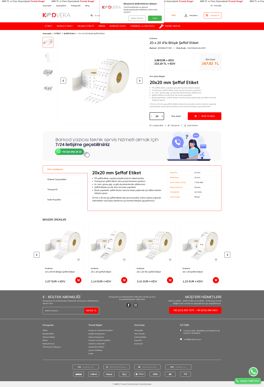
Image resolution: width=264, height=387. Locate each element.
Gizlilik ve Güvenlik (96, 343)
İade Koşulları (54, 199)
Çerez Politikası (95, 350)
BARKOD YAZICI (118, 26)
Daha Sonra (137, 18)
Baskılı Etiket (48, 334)
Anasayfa (47, 5)
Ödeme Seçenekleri (56, 179)
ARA (173, 15)
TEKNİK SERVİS (172, 26)
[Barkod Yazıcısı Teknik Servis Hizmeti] (132, 146)
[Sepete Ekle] (78, 280)
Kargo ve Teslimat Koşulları (100, 330)
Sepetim (138, 340)
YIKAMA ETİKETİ (85, 26)
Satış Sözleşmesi (96, 337)
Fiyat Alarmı (192, 125)
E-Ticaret (123, 384)
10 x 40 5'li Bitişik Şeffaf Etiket (60, 271)
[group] (101, 80)
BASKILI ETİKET (65, 26)
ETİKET (48, 26)
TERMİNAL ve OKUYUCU (142, 26)
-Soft (115, 384)
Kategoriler (76, 5)
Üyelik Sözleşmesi (96, 334)
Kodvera (153, 38)
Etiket (45, 330)
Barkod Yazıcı (49, 343)
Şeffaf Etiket (69, 33)
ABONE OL (91, 310)
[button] (63, 81)
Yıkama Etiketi (49, 337)
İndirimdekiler (140, 337)
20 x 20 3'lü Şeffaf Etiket (149, 271)
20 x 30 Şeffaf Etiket (193, 271)
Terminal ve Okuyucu (52, 347)
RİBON (102, 26)
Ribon (45, 340)
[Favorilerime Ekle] (78, 259)
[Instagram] (135, 305)
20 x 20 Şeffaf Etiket (101, 271)
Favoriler (217, 5)
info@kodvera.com (192, 339)
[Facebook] (128, 305)
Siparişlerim (61, 5)
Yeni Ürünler (139, 334)
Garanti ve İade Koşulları (99, 340)
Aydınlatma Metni (96, 347)
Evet (155, 18)
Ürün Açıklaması (55, 169)
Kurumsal (138, 343)
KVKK (90, 353)
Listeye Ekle (157, 125)
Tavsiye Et (175, 125)
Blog (87, 5)
